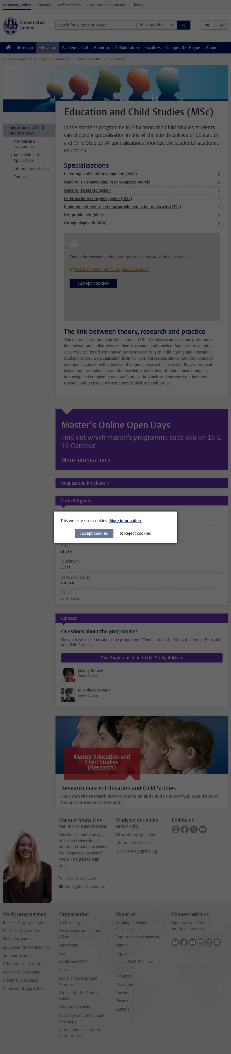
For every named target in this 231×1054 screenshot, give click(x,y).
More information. (125, 520)
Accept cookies (94, 533)
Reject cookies (137, 533)
